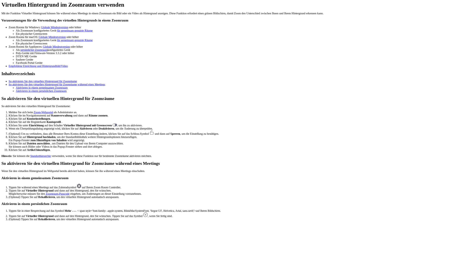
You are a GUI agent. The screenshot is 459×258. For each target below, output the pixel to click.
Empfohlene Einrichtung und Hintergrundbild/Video (38, 66)
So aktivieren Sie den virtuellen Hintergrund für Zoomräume (43, 81)
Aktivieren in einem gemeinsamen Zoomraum (42, 87)
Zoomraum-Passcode (58, 193)
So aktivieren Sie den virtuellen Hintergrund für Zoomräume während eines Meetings (57, 84)
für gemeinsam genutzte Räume (75, 30)
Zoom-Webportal (43, 112)
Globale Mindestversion (54, 27)
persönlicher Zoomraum (34, 49)
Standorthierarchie (40, 155)
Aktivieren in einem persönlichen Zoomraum (41, 90)
